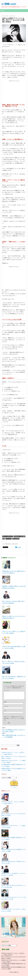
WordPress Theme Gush (14, 973)
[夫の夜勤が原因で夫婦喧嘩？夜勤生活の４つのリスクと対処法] (14, 833)
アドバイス (8, 538)
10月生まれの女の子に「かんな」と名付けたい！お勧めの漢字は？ (13, 802)
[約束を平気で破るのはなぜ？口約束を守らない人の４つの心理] (14, 857)
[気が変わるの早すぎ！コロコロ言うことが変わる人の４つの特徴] (14, 904)
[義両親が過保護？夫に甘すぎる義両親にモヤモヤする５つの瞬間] (14, 845)
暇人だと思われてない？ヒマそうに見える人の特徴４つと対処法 (13, 814)
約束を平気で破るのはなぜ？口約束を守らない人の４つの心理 (13, 862)
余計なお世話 (15, 538)
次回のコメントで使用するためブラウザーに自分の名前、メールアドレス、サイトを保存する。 (14, 718)
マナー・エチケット (7, 536)
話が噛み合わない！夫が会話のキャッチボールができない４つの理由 (13, 874)
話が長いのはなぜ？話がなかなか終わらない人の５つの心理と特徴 (13, 886)
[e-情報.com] (14, 3)
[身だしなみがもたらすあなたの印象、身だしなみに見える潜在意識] (6, 591)
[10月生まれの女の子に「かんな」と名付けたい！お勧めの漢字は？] (14, 797)
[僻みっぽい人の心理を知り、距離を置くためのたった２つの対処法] (6, 666)
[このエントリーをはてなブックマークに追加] (16, 547)
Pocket (19, 547)
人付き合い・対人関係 (19, 536)
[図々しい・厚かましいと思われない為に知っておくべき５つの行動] (6, 651)
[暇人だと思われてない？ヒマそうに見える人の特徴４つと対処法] (14, 809)
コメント (6, 690)
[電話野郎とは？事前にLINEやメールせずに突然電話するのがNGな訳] (6, 576)
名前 (5, 701)
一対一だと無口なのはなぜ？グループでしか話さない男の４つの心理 (13, 898)
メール (6, 706)
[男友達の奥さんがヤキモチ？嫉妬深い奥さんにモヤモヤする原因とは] (6, 561)
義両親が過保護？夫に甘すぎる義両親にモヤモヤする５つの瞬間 (13, 850)
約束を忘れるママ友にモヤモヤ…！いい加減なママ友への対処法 (13, 826)
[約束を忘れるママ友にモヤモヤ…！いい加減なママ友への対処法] (14, 821)
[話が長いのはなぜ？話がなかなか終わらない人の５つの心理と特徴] (14, 880)
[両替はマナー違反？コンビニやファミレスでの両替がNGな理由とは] (6, 606)
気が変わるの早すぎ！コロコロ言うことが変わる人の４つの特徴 (13, 910)
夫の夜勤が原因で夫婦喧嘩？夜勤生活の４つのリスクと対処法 (13, 838)
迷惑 (3, 538)
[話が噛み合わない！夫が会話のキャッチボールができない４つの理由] (14, 869)
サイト (5, 710)
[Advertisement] (14, 92)
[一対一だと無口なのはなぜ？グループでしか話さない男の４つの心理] (14, 892)
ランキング (14, 787)
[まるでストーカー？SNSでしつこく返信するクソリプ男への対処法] (6, 621)
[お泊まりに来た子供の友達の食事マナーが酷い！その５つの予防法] (6, 636)
